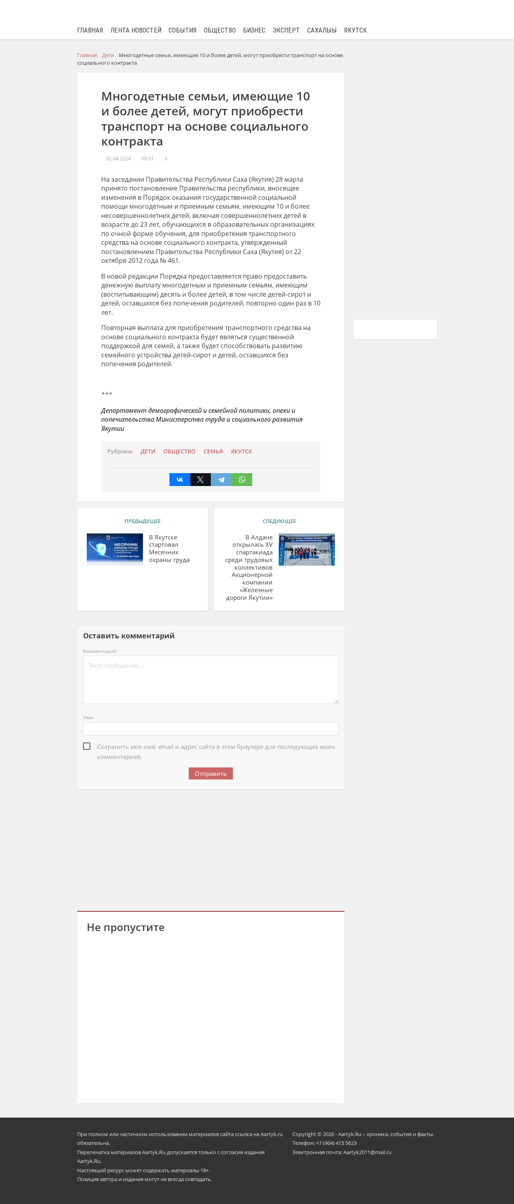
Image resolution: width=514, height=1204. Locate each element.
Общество (220, 30)
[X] (200, 479)
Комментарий (99, 651)
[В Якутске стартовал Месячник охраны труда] (115, 549)
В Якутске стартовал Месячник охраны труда (169, 548)
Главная (90, 30)
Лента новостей (135, 30)
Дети (148, 451)
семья (213, 451)
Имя (88, 717)
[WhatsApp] (242, 479)
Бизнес (254, 30)
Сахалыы (322, 30)
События (183, 30)
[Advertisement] (211, 848)
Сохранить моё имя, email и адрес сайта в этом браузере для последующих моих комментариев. (216, 747)
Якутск (355, 30)
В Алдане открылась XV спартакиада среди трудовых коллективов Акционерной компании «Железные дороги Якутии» (249, 567)
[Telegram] (221, 479)
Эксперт (286, 30)
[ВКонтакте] (179, 479)
